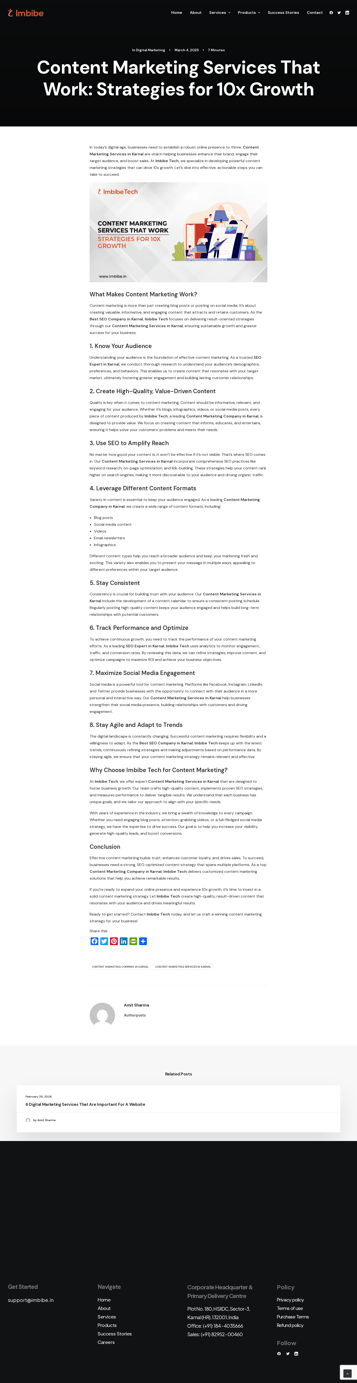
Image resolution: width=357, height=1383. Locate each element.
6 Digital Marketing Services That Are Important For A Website (85, 1104)
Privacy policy (290, 1300)
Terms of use (290, 1308)
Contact (315, 12)
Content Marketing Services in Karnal (183, 966)
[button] (332, 12)
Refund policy (290, 1325)
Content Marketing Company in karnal (120, 966)
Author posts (135, 1015)
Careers (106, 1342)
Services (217, 12)
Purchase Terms (293, 1317)
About (196, 12)
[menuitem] (177, 12)
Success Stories (283, 12)
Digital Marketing (150, 50)
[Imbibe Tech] (26, 13)
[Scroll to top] (347, 1373)
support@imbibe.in (31, 1300)
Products (247, 12)
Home (176, 12)
